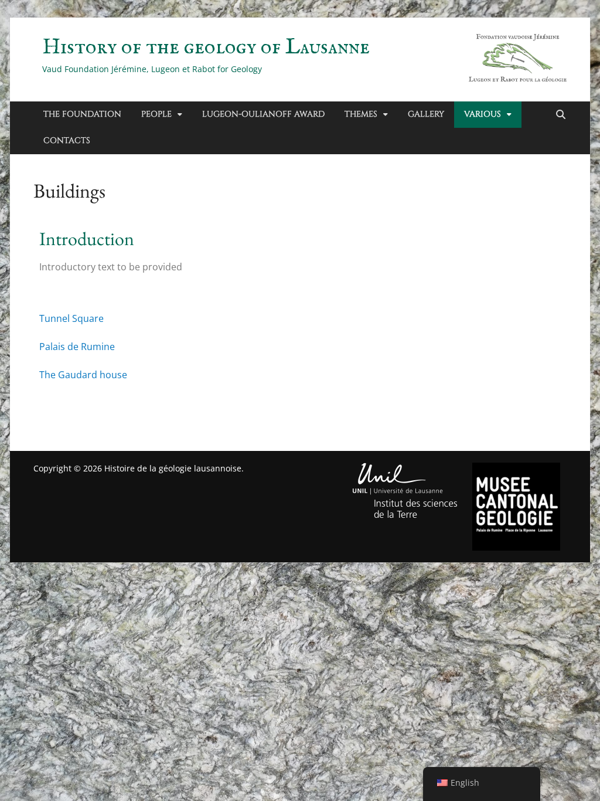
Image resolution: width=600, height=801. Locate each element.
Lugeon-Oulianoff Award (263, 114)
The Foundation (82, 114)
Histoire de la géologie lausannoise (172, 468)
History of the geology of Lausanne (206, 47)
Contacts (66, 140)
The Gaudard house (83, 374)
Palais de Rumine (77, 346)
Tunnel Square (71, 318)
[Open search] (561, 115)
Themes (361, 114)
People (156, 114)
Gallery (426, 114)
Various (482, 114)
